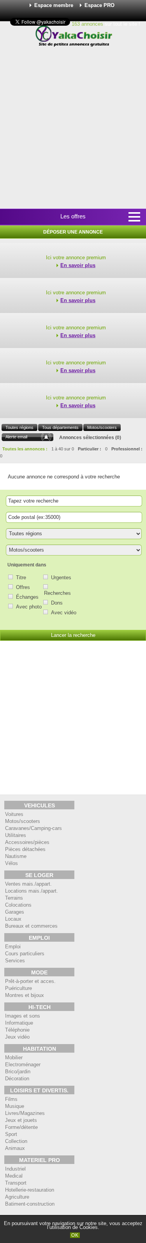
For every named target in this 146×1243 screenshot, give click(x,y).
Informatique (19, 1023)
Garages (14, 912)
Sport (11, 1134)
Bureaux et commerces (31, 926)
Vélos (11, 863)
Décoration (17, 1078)
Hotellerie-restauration (29, 1190)
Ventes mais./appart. (28, 884)
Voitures (14, 814)
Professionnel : (126, 449)
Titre (21, 577)
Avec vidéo (63, 612)
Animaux (15, 1148)
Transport (15, 1183)
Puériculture (18, 988)
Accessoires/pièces (27, 842)
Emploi (13, 946)
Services (15, 960)
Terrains (14, 898)
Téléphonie (17, 1030)
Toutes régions (19, 427)
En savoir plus (77, 265)
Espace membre (53, 5)
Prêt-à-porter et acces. (30, 981)
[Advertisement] (73, 128)
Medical (14, 1176)
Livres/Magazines (25, 1113)
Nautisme (15, 856)
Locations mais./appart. (31, 891)
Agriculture (17, 1197)
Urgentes (61, 577)
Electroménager (22, 1064)
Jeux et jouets (21, 1120)
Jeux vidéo (17, 1037)
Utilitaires (15, 835)
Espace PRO (99, 5)
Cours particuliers (24, 953)
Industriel (15, 1169)
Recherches (57, 593)
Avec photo (29, 607)
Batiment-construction (30, 1204)
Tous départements (60, 427)
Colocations (18, 905)
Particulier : (89, 449)
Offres (23, 587)
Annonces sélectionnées (86, 437)
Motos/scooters (102, 427)
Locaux (13, 919)
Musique (14, 1106)
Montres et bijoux (24, 995)
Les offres (73, 216)
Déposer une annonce (73, 232)
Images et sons (22, 1016)
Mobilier (14, 1057)
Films (11, 1099)
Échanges (27, 597)
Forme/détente (21, 1127)
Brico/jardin (17, 1071)
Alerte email (16, 436)
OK (75, 1235)
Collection (16, 1141)
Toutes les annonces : (24, 449)
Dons (57, 603)
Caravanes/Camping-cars (33, 828)
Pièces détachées (25, 849)
